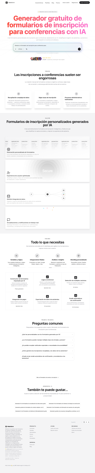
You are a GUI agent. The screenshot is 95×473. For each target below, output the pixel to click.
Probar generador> (19, 288)
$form (73, 432)
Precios (58, 2)
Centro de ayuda (54, 428)
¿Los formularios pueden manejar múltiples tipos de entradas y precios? (43, 340)
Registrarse (75, 2)
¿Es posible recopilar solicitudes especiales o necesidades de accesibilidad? (44, 345)
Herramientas (33, 432)
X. (29, 465)
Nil (15, 465)
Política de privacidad (77, 430)
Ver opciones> (47, 306)
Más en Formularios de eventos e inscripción (47, 377)
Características (39, 2)
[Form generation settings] (26, 49)
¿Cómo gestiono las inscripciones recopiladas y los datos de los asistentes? (44, 351)
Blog (53, 2)
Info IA (31, 436)
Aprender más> (47, 287)
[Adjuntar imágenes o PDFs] (15, 49)
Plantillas (47, 2)
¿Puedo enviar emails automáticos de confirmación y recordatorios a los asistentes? (43, 357)
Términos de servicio (76, 428)
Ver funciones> (75, 307)
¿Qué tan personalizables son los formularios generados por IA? (41, 334)
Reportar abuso (54, 430)
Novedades (32, 438)
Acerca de (32, 444)
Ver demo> (75, 287)
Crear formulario (84, 2)
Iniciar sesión (66, 2)
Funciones (32, 428)
